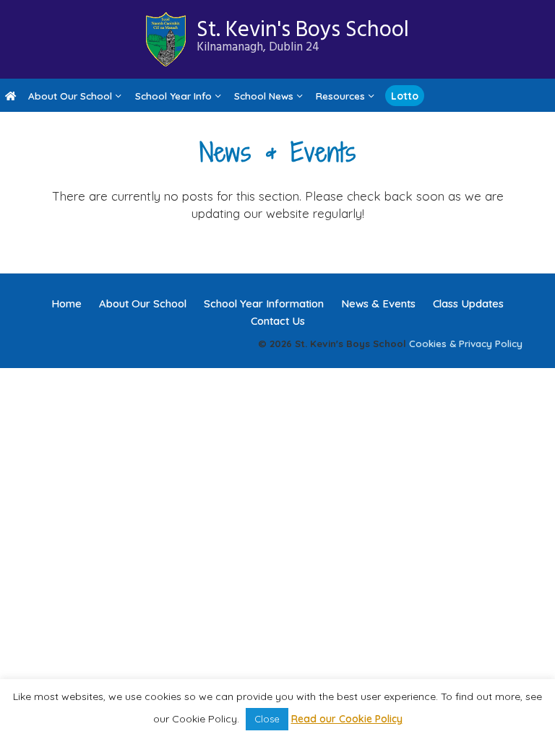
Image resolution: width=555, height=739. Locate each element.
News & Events (378, 303)
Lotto (404, 95)
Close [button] (267, 719)
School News (263, 95)
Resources (340, 95)
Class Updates (468, 303)
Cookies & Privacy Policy (465, 343)
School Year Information (264, 303)
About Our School (70, 95)
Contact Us (278, 321)
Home (66, 303)
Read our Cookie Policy (347, 718)
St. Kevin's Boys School (303, 35)
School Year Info (173, 95)
